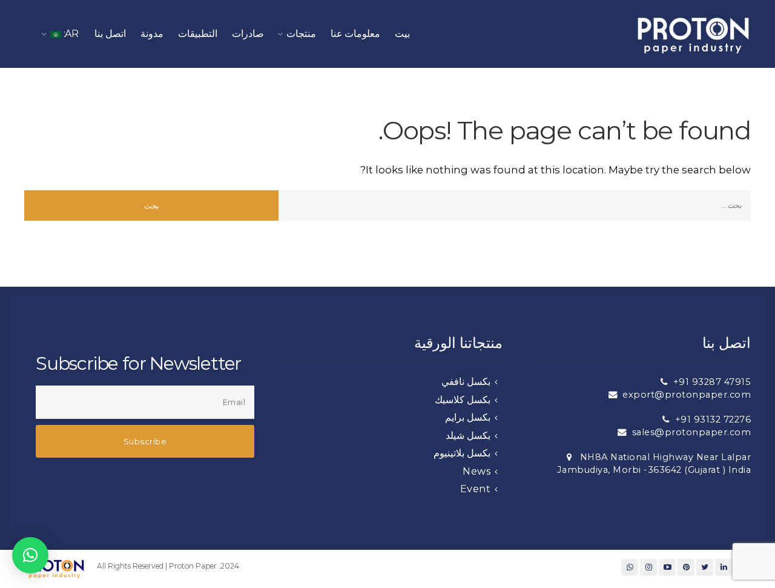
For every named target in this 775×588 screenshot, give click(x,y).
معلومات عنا (356, 33)
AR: (70, 33)
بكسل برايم (468, 417)
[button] (30, 555)
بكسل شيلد (468, 435)
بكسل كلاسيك (463, 400)
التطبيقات (197, 33)
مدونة (151, 33)
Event (475, 489)
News (476, 471)
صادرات (248, 33)
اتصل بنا (110, 33)
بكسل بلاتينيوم (462, 453)
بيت (402, 33)
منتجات (301, 33)
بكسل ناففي (466, 381)
